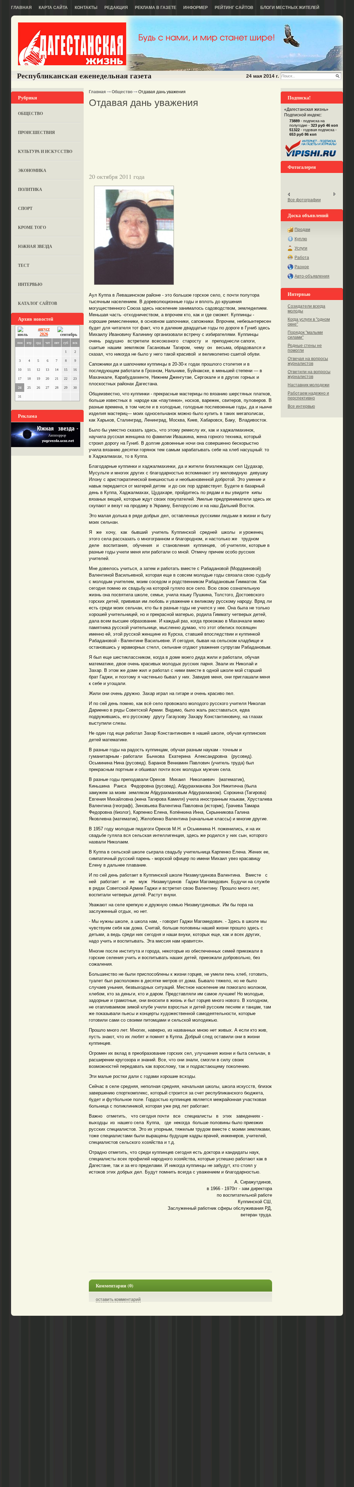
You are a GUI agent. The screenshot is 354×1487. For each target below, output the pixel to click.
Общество (30, 113)
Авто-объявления (312, 276)
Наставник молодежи (308, 385)
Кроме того (32, 227)
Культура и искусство (45, 151)
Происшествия (36, 132)
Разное (302, 266)
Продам (302, 229)
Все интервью (301, 406)
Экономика (32, 170)
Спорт (25, 208)
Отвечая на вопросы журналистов (308, 361)
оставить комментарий (118, 1299)
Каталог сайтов (37, 303)
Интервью (30, 284)
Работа (302, 257)
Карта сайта (53, 7)
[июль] (24, 332)
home (72, 43)
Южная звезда (35, 246)
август (44, 329)
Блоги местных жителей (289, 7)
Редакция (116, 7)
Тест (23, 265)
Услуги (301, 248)
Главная (21, 7)
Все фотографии (304, 199)
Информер (195, 7)
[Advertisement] (170, 120)
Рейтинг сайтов (234, 7)
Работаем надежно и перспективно (308, 395)
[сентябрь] (67, 332)
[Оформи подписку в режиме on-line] (311, 156)
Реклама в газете (155, 7)
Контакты (86, 7)
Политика (30, 189)
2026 (44, 334)
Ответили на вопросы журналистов (309, 374)
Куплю (301, 238)
